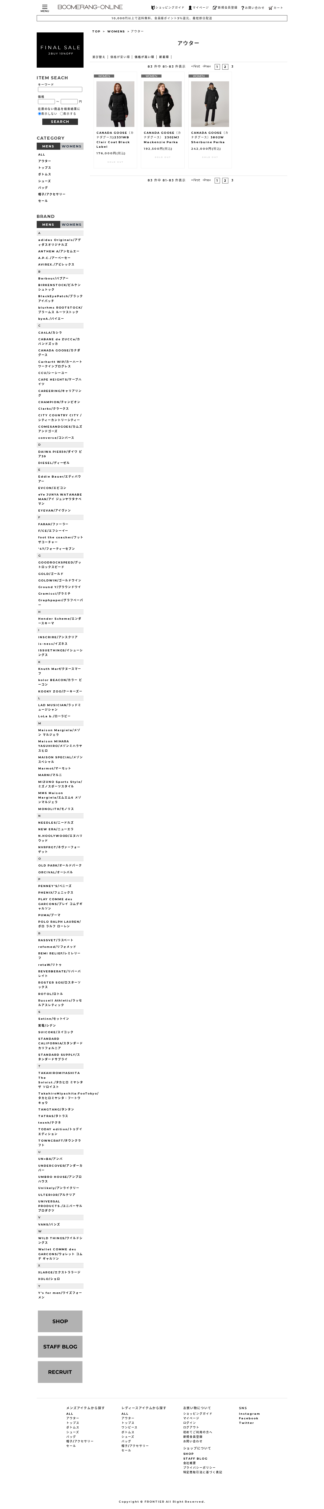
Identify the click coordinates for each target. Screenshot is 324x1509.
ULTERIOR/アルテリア (57, 1195)
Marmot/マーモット (54, 768)
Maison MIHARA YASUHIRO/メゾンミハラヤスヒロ (60, 746)
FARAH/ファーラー (53, 524)
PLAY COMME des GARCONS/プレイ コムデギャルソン (60, 903)
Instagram (249, 1414)
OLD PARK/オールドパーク (60, 865)
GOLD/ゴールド (51, 574)
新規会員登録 (228, 7)
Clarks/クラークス (53, 408)
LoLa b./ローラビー (54, 716)
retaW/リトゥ (50, 965)
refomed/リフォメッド (57, 947)
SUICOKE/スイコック (56, 1032)
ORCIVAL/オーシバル (55, 872)
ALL (41, 154)
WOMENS (116, 31)
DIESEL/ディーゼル (54, 463)
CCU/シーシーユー (53, 373)
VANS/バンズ (49, 1224)
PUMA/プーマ (49, 915)
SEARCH (60, 122)
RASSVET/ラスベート (56, 940)
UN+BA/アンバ (50, 1159)
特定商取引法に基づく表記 (202, 1472)
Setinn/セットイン (53, 1019)
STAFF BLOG (195, 1458)
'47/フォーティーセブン (56, 549)
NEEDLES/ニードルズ (56, 822)
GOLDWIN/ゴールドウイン (60, 580)
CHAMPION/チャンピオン (59, 402)
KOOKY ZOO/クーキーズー (60, 691)
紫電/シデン (47, 1025)
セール (43, 201)
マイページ (201, 7)
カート (279, 8)
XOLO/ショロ (49, 1279)
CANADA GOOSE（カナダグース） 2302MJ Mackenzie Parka (162, 137)
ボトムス (44, 174)
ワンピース (130, 1427)
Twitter (246, 1423)
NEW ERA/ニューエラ (56, 829)
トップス (44, 167)
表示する (69, 114)
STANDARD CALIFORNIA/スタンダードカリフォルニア (60, 1043)
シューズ (44, 181)
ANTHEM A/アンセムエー (59, 251)
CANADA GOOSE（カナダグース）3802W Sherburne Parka (210, 137)
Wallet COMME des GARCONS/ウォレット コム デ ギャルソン (60, 1254)
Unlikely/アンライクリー (58, 1188)
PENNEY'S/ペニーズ (55, 886)
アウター (44, 161)
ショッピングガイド (170, 7)
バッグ (43, 188)
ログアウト (191, 1427)
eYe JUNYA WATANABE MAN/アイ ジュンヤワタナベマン (60, 499)
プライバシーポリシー (199, 1467)
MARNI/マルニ (50, 775)
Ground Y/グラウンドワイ (59, 587)
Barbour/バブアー (53, 278)
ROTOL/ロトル (50, 994)
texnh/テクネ (49, 1122)
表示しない (49, 114)
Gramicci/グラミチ (54, 593)
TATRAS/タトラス (53, 1116)
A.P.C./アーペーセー (54, 258)
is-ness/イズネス (53, 644)
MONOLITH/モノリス (56, 809)
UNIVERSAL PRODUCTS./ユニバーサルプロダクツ (60, 1206)
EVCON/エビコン (52, 488)
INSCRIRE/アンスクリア (58, 637)
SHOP (188, 1454)
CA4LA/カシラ (50, 332)
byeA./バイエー (51, 318)
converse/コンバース (56, 438)
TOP (96, 31)
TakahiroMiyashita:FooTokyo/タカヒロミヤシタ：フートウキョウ (68, 1098)
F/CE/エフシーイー (53, 531)
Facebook (248, 1418)
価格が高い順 (144, 57)
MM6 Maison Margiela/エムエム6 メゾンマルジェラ (60, 797)
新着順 (164, 57)
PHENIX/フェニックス (56, 892)
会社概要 (189, 1463)
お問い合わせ (255, 8)
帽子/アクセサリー (52, 194)
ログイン (189, 1423)
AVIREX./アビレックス (56, 264)
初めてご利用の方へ (198, 1432)
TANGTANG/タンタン (56, 1109)
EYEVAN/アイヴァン (54, 510)
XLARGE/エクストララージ (59, 1272)
